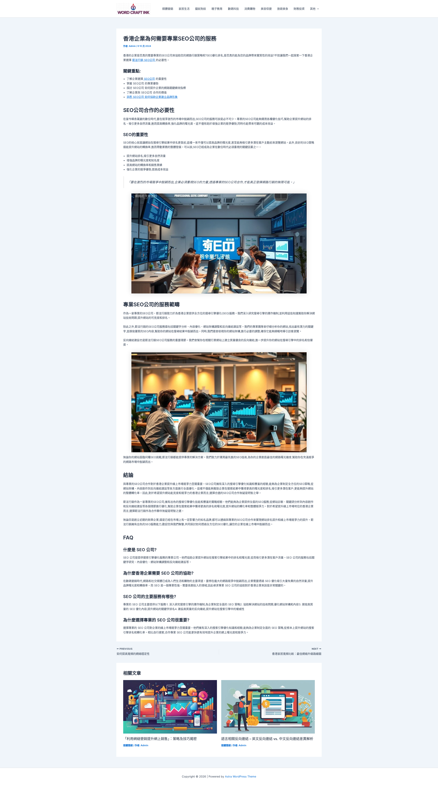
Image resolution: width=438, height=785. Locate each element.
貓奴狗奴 (200, 8)
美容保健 (266, 8)
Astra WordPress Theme (240, 776)
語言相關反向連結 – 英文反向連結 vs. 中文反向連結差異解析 (267, 739)
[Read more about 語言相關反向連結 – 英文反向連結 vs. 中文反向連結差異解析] (268, 706)
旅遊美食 (282, 8)
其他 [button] (312, 8)
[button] (317, 9)
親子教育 (216, 8)
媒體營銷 (167, 8)
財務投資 (299, 8)
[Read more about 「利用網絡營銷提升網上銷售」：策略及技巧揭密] (170, 706)
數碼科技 (233, 8)
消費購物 (249, 8)
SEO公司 (149, 78)
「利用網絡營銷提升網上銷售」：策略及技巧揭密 (160, 739)
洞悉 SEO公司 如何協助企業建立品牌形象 (152, 97)
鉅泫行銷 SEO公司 (144, 60)
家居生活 (184, 8)
